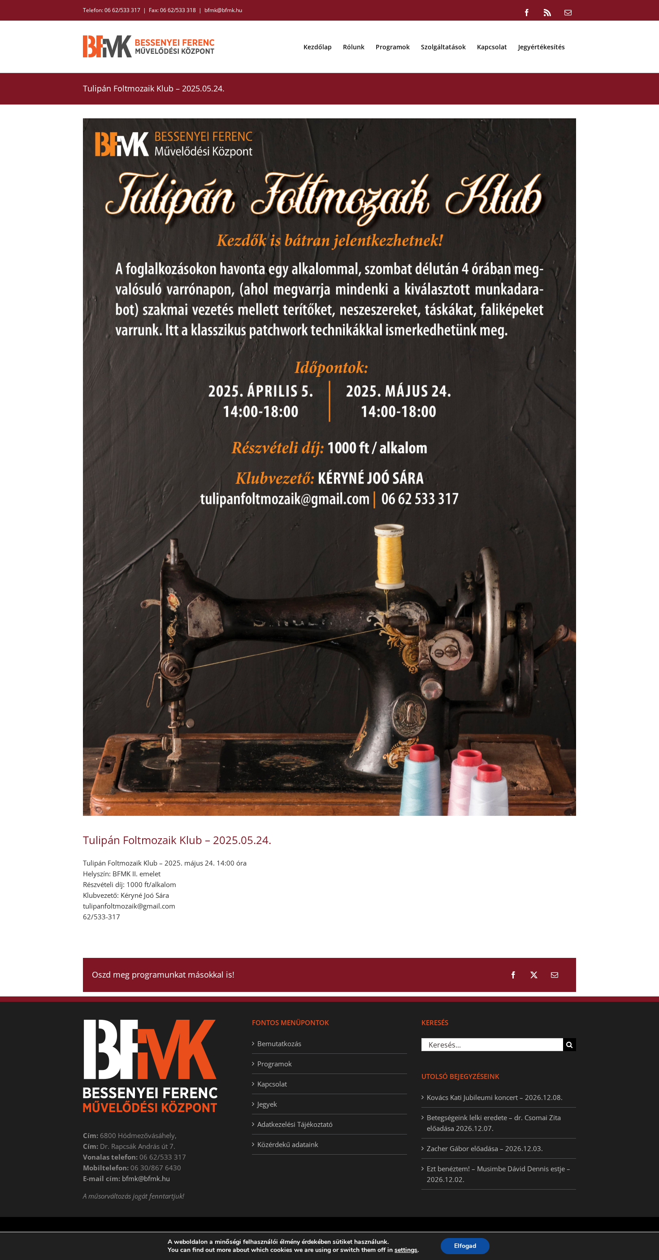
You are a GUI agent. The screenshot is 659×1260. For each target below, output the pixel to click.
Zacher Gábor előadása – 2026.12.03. (485, 1148)
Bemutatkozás (279, 1043)
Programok (274, 1063)
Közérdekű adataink (287, 1144)
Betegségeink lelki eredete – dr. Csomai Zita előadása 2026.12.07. (494, 1123)
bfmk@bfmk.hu (223, 10)
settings (406, 1250)
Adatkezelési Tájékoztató (295, 1124)
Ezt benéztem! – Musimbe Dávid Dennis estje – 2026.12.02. (498, 1174)
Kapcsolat (272, 1083)
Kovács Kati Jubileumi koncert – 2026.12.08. (495, 1097)
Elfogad (465, 1246)
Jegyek (267, 1104)
